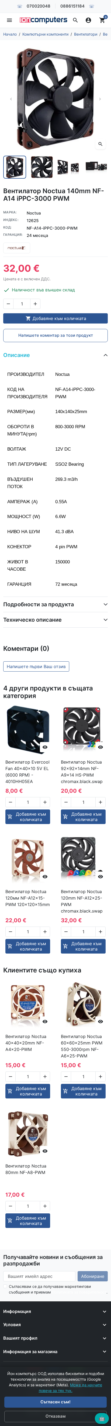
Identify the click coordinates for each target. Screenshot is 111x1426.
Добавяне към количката (56, 318)
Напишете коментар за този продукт (55, 335)
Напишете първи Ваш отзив (36, 666)
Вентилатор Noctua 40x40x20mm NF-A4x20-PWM (25, 1043)
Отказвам (55, 1416)
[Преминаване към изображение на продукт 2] (41, 167)
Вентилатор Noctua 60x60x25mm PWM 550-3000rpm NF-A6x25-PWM (81, 1046)
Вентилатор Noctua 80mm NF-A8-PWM (25, 1169)
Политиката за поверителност (79, 1292)
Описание (16, 355)
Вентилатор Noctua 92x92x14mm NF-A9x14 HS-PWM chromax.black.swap (82, 771)
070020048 (38, 6)
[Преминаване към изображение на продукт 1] (14, 167)
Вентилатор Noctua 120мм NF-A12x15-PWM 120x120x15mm (27, 898)
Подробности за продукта (38, 604)
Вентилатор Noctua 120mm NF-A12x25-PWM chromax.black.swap (82, 901)
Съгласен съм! (55, 1401)
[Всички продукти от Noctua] (16, 248)
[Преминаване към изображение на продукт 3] (69, 167)
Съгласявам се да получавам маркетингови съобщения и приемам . (58, 1289)
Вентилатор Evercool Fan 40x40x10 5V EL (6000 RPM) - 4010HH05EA (27, 771)
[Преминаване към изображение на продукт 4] (96, 167)
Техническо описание (32, 620)
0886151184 (72, 6)
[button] (75, 20)
